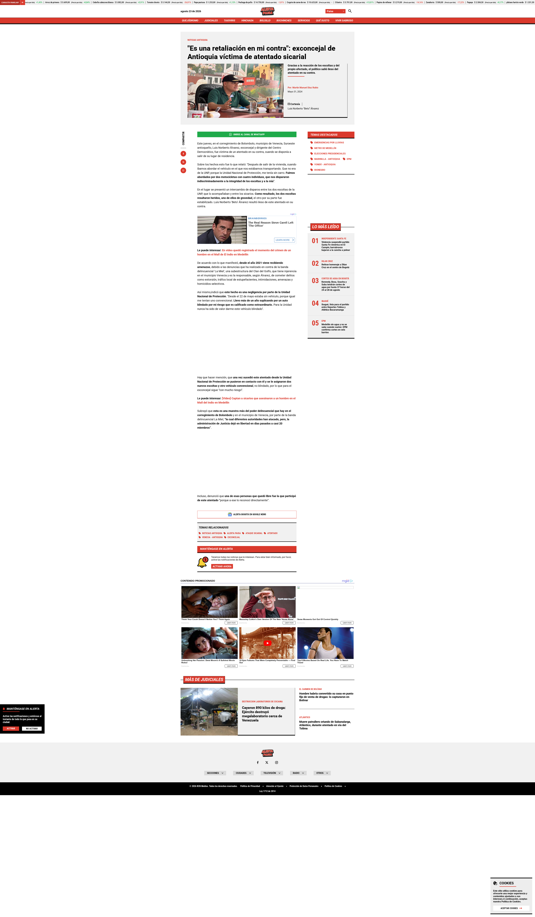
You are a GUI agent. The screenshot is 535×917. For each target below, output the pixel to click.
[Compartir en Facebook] (183, 153)
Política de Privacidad (250, 786)
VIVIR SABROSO (344, 20)
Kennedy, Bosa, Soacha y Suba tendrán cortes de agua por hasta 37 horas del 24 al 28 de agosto (336, 286)
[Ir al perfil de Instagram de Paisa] (276, 762)
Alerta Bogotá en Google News (249, 514)
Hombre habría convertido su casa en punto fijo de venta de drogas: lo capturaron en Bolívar (326, 697)
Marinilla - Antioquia (327, 159)
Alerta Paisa (234, 533)
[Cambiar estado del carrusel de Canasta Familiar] (22, 2)
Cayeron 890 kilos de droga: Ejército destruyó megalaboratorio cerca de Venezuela (264, 714)
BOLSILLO (265, 20)
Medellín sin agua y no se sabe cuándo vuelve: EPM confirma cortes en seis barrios (334, 328)
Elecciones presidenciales (330, 153)
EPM (349, 159)
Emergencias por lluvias (329, 142)
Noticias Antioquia (212, 533)
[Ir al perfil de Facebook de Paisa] (257, 762)
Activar (11, 728)
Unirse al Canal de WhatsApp (249, 134)
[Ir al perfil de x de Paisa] (266, 762)
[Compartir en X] (183, 162)
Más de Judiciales (204, 679)
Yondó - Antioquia (325, 164)
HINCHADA (247, 20)
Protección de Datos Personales (304, 786)
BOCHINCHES (284, 20)
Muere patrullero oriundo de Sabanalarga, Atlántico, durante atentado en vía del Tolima (325, 725)
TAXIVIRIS (229, 20)
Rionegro (319, 170)
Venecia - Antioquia (212, 537)
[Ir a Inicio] (267, 11)
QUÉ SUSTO (322, 20)
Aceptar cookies (509, 908)
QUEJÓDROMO (190, 20)
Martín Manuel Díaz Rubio (305, 87)
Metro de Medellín (325, 148)
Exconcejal (234, 537)
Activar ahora (222, 566)
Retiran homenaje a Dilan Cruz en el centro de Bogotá (335, 266)
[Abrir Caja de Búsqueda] (350, 11)
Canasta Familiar (10, 2)
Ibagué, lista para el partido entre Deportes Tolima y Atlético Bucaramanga (335, 307)
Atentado (272, 533)
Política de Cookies (511, 901)
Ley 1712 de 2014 (267, 791)
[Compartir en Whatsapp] (183, 170)
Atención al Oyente (275, 786)
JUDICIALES (211, 20)
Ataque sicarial (254, 533)
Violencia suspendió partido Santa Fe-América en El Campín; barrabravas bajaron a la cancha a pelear (336, 246)
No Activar (32, 728)
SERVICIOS (304, 20)
